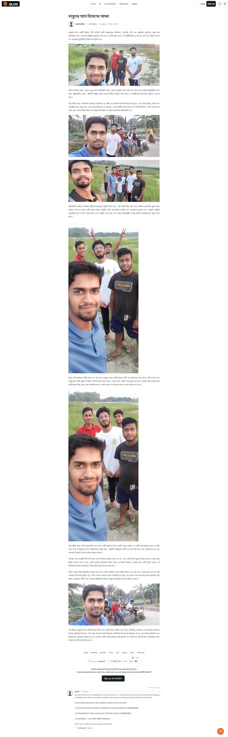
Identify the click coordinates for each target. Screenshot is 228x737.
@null (118, 695)
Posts (93, 3)
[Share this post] (137, 658)
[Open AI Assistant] (220, 731)
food (111, 652)
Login (202, 3)
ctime (77, 691)
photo (124, 652)
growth (103, 652)
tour (117, 652)
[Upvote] (109, 661)
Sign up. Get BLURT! (113, 678)
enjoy (86, 652)
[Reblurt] (133, 658)
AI (100, 3)
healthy (94, 652)
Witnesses (123, 3)
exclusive (140, 652)
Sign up (211, 3)
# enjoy (93, 23)
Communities (110, 3)
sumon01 (80, 24)
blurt (132, 652)
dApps (134, 3)
